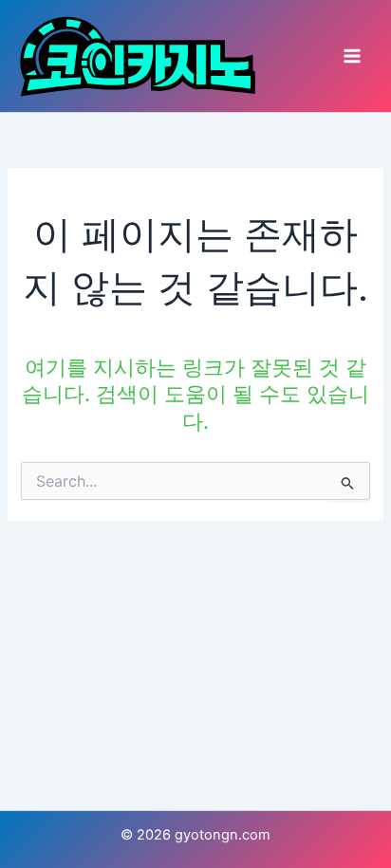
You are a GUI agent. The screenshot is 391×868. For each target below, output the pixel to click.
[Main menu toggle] (352, 56)
